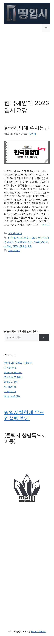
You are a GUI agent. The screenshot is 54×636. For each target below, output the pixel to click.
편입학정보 (10, 391)
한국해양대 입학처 (22, 246)
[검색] (44, 337)
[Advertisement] (27, 64)
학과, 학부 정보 (12, 396)
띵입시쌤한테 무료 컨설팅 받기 (24, 415)
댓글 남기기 (14, 250)
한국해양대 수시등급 (26, 128)
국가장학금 (10, 367)
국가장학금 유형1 (13, 372)
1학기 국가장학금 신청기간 (18, 363)
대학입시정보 (15, 233)
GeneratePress (38, 631)
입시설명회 (10, 386)
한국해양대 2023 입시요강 (22, 237)
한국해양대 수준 (23, 242)
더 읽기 (46, 224)
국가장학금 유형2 (13, 377)
